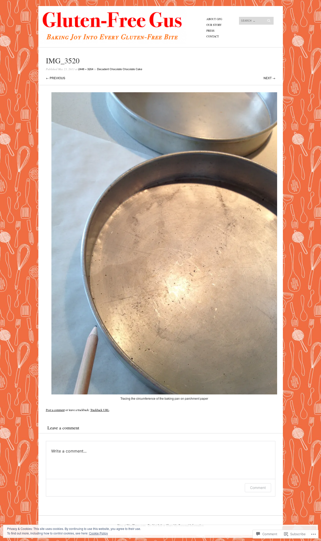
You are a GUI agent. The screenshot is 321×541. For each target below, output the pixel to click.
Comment (258, 487)
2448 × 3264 (85, 69)
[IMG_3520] (164, 393)
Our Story (214, 25)
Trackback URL (99, 410)
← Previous (55, 78)
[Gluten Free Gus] (122, 25)
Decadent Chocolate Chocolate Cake (119, 69)
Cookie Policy (98, 533)
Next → (269, 78)
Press (210, 30)
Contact (212, 36)
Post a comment (55, 410)
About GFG (214, 19)
